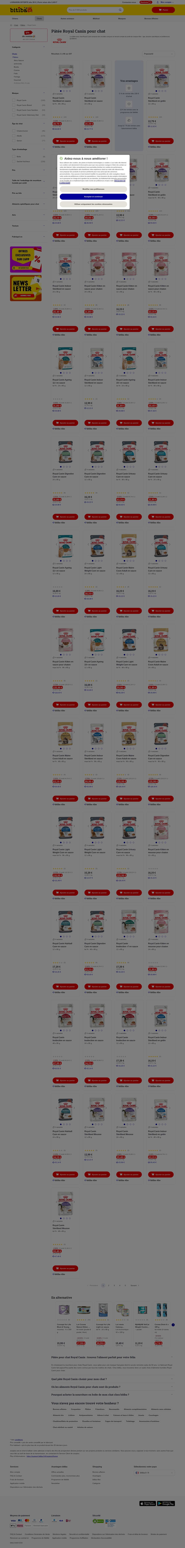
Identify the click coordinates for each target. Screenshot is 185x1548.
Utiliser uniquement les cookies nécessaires (93, 204)
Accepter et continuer (93, 197)
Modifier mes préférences (93, 189)
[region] (93, 182)
